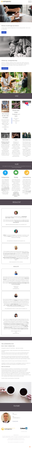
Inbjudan (5, 129)
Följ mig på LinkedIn (15, 421)
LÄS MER (4, 32)
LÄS (16, 123)
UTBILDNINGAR (5, 68)
